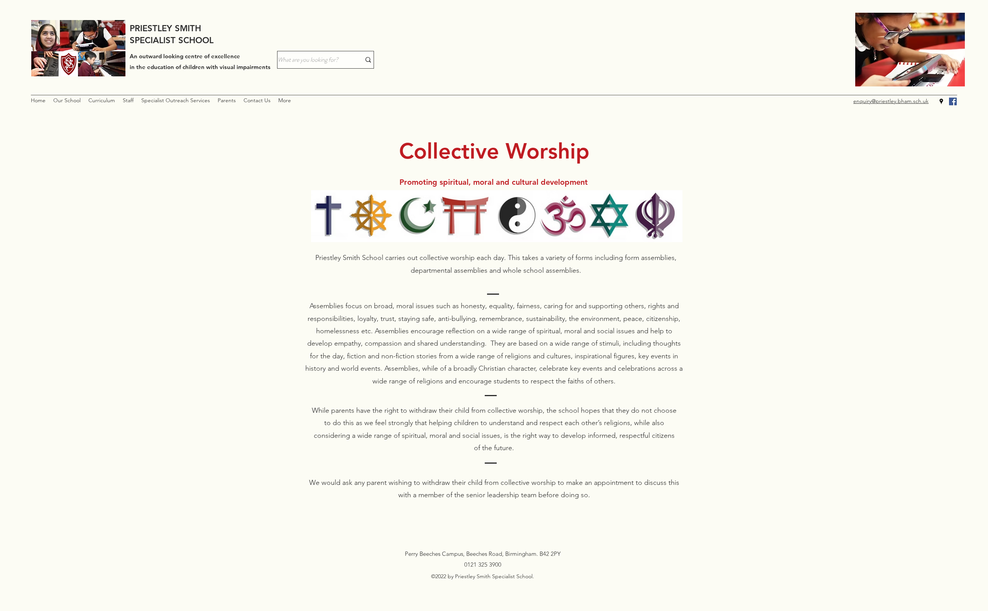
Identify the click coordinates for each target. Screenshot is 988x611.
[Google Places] (941, 101)
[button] (67, 100)
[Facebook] (953, 101)
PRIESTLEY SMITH (165, 28)
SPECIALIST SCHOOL (171, 40)
